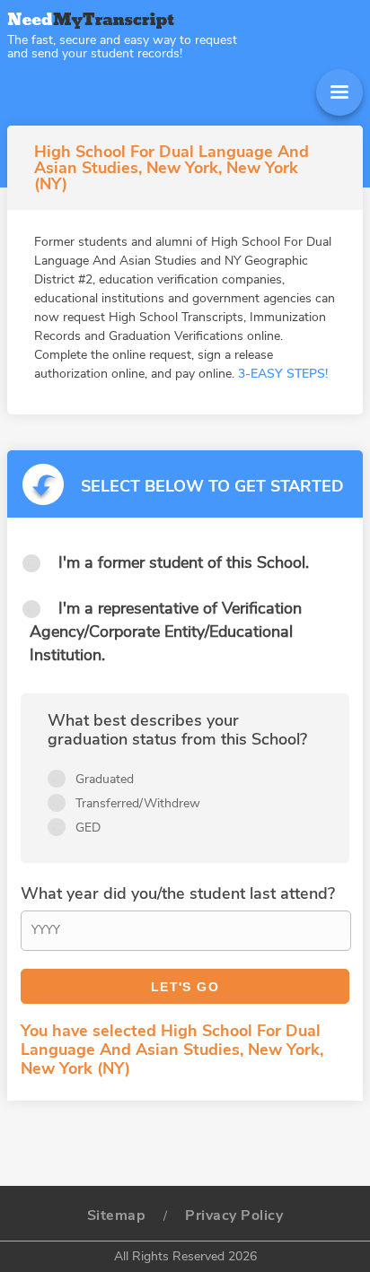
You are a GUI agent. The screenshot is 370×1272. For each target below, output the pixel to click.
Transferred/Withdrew (137, 803)
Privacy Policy (234, 1215)
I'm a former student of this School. (183, 562)
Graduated (104, 779)
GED (88, 827)
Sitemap (116, 1215)
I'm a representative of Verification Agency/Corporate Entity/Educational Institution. (166, 631)
